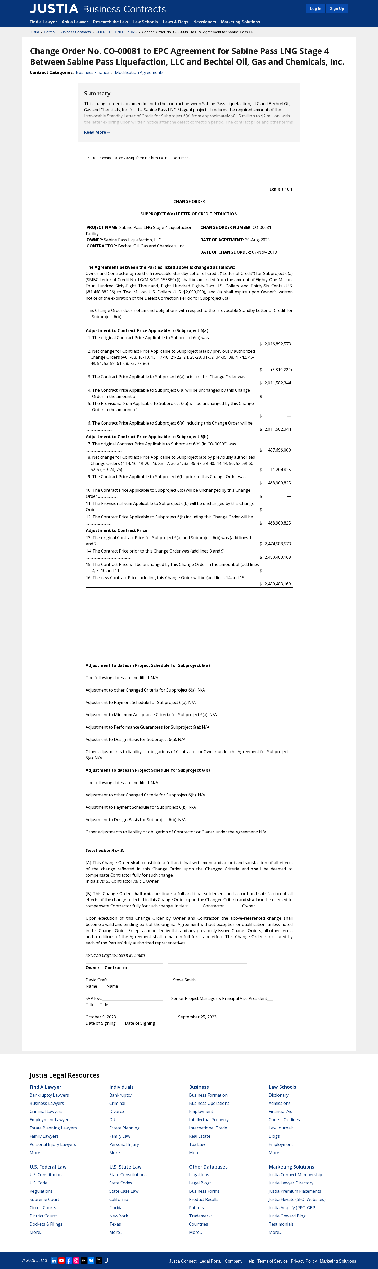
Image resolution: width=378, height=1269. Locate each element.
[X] (99, 1260)
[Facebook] (69, 1260)
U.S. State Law (125, 1167)
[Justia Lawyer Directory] (106, 1260)
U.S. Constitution (46, 1175)
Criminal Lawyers (46, 1111)
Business (199, 1087)
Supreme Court (44, 1199)
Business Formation (208, 1095)
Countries (198, 1224)
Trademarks (201, 1216)
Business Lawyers (47, 1103)
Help (250, 1261)
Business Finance (92, 72)
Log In (315, 8)
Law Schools (145, 22)
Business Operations (209, 1103)
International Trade (208, 1128)
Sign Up (337, 8)
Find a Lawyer (43, 22)
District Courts (44, 1216)
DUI (113, 1120)
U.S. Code (38, 1183)
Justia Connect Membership (295, 1175)
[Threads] (84, 1260)
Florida (115, 1207)
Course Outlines (284, 1120)
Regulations (41, 1191)
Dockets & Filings (46, 1224)
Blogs (274, 1136)
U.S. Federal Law (48, 1167)
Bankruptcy (120, 1095)
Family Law (119, 1136)
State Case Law (123, 1191)
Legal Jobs (199, 1175)
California (118, 1199)
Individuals (121, 1087)
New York (118, 1216)
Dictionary (279, 1095)
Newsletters (204, 22)
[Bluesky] (91, 1260)
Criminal (117, 1103)
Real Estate (199, 1136)
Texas (115, 1224)
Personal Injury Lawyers (53, 1144)
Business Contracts (75, 32)
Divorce (116, 1111)
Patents (196, 1207)
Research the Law (110, 22)
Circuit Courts (43, 1207)
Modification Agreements (139, 72)
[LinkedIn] (54, 1260)
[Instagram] (76, 1260)
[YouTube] (61, 1260)
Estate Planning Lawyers (53, 1128)
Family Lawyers (44, 1136)
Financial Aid (280, 1111)
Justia (34, 32)
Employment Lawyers (50, 1120)
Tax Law (197, 1144)
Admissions (280, 1103)
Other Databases (208, 1167)
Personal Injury (124, 1144)
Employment (201, 1111)
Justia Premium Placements (295, 1191)
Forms (49, 32)
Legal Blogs (200, 1183)
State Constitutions (128, 1175)
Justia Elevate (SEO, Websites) (297, 1199)
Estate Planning (124, 1128)
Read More (95, 132)
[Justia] (54, 8)
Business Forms (204, 1191)
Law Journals (281, 1128)
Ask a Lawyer (75, 22)
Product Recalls (203, 1199)
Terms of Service (272, 1261)
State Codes (120, 1183)
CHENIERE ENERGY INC (116, 32)
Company (233, 1261)
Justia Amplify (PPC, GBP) (293, 1207)
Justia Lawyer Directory (291, 1183)
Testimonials (281, 1224)
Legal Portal (211, 1261)
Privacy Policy (304, 1261)
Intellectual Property (209, 1120)
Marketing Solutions (240, 22)
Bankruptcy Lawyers (49, 1095)
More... (36, 1152)
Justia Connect (182, 1261)
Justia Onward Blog (287, 1216)
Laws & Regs (175, 22)
